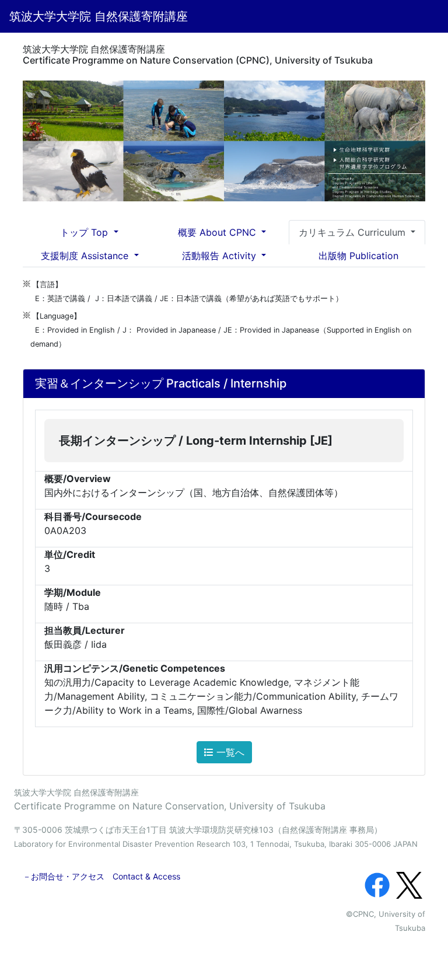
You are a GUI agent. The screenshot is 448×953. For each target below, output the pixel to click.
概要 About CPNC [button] (218, 232)
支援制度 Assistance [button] (86, 255)
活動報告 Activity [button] (220, 255)
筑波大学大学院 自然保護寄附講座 (98, 16)
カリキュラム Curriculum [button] (353, 232)
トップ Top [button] (85, 232)
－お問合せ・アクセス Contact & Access (101, 876)
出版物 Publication (358, 255)
